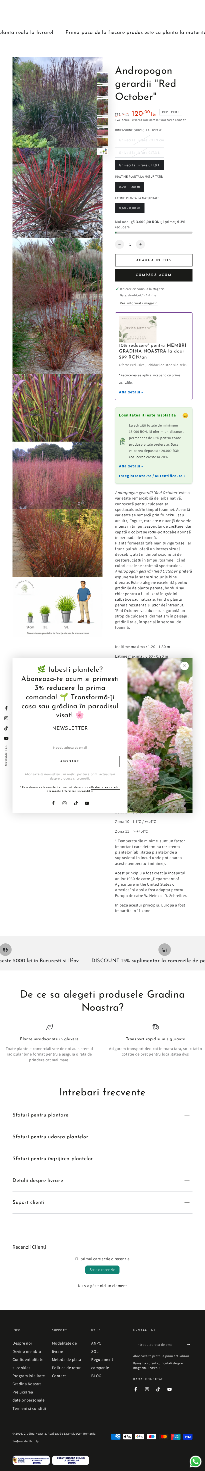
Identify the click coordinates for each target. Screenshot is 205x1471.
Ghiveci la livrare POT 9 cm (141, 141)
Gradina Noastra (35, 1433)
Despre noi (22, 1343)
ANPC (96, 1343)
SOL (94, 1351)
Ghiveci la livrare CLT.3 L (139, 154)
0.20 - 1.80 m (129, 188)
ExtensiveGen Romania (80, 1433)
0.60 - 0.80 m (129, 209)
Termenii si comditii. (79, 791)
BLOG (96, 1375)
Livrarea (136, 120)
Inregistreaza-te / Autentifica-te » (152, 475)
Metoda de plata (66, 1359)
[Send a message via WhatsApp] (195, 1461)
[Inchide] (184, 665)
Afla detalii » (131, 392)
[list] (102, 1046)
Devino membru (26, 1351)
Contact (59, 1375)
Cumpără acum (154, 275)
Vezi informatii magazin (139, 303)
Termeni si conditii (29, 1408)
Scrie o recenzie (102, 1269)
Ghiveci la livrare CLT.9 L (139, 166)
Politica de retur (66, 1367)
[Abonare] (189, 1344)
